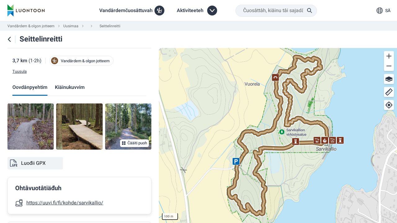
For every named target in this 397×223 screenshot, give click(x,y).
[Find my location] (389, 105)
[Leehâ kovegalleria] (30, 126)
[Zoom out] (389, 66)
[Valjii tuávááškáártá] (389, 79)
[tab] (29, 88)
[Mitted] (389, 92)
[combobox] (276, 11)
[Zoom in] (389, 56)
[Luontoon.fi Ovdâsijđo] (26, 10)
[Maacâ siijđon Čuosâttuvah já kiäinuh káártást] (9, 39)
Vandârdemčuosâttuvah (126, 10)
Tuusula (19, 71)
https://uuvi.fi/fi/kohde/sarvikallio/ (64, 203)
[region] (278, 135)
